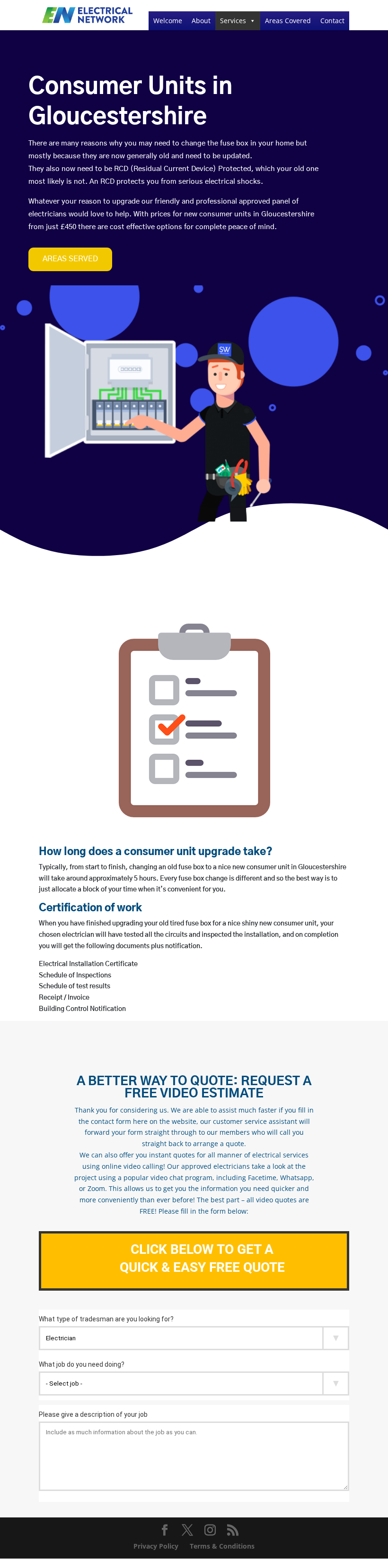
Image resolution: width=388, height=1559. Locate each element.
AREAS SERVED (70, 259)
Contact (332, 20)
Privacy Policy (155, 1546)
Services (233, 20)
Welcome (167, 20)
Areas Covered (288, 20)
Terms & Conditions (222, 1546)
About (201, 20)
